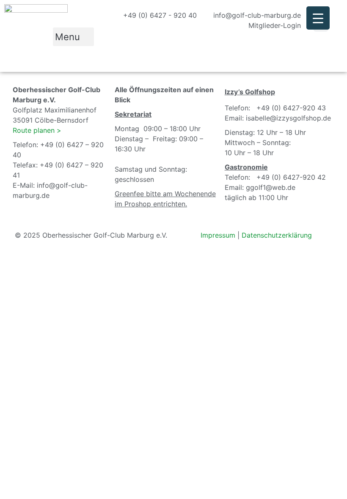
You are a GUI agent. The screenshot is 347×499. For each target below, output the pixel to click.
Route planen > (37, 130)
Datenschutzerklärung (277, 235)
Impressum (218, 235)
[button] (73, 36)
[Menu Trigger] (318, 18)
